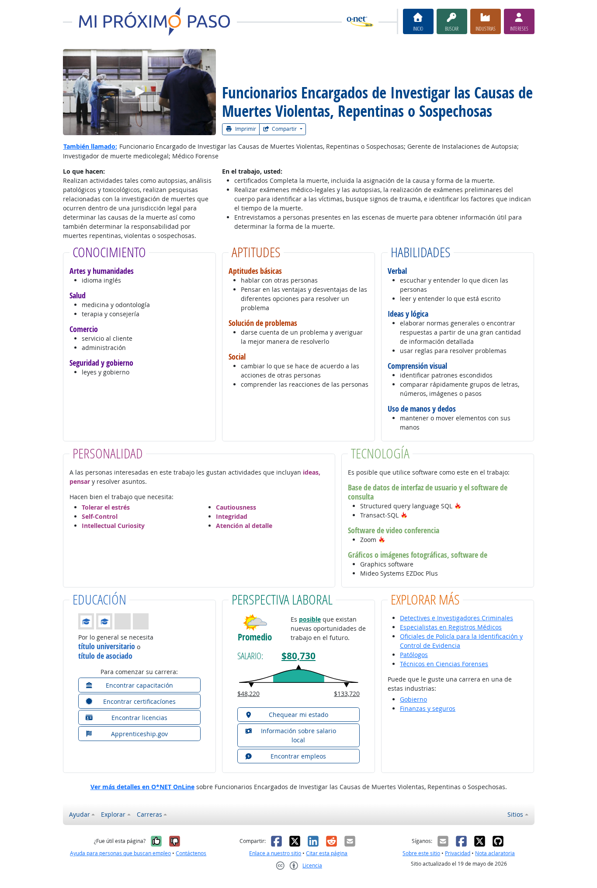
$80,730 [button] (298, 656)
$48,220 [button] (248, 693)
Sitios (515, 814)
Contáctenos (191, 853)
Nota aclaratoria (495, 853)
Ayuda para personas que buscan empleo (120, 853)
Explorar (113, 814)
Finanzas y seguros (427, 708)
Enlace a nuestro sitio (275, 853)
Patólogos (414, 654)
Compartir (284, 129)
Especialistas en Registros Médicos (451, 627)
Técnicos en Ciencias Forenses (444, 664)
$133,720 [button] (347, 693)
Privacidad (457, 853)
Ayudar (79, 814)
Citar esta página (326, 853)
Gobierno (413, 699)
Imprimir (245, 129)
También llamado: (90, 146)
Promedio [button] (255, 637)
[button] (458, 506)
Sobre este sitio (421, 853)
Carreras (149, 814)
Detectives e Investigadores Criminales (456, 618)
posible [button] (310, 619)
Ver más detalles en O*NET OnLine (142, 787)
